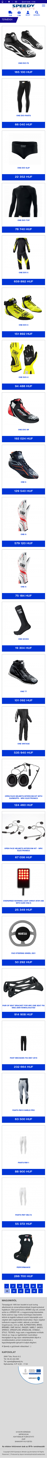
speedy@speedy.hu (15, 1361)
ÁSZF (23, 1439)
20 (33, 1286)
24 (21, 1291)
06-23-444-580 (13, 1359)
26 (34, 1291)
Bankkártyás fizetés (23, 1441)
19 (26, 1286)
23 (14, 1291)
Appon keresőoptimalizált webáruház (32, 1454)
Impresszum (23, 1434)
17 (13, 1286)
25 (27, 1291)
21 (40, 1286)
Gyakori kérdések (23, 1432)
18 (20, 1286)
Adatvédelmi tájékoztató (23, 1437)
